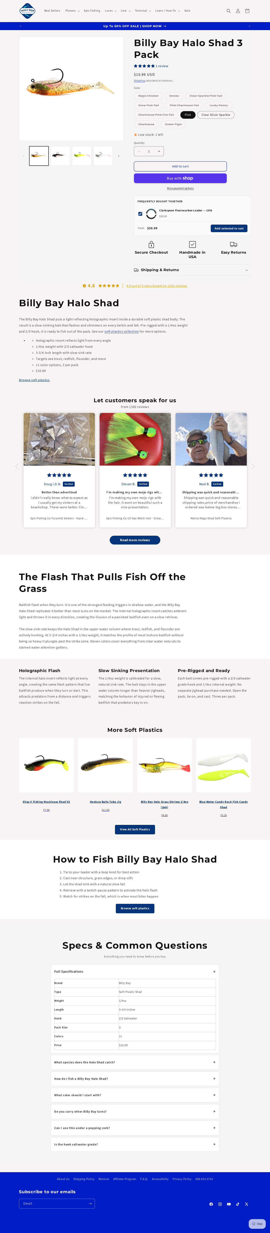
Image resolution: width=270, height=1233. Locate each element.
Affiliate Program (124, 1179)
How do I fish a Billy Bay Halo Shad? (135, 1079)
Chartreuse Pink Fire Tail (158, 116)
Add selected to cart (229, 228)
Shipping (139, 81)
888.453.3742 (204, 1179)
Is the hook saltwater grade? (135, 1145)
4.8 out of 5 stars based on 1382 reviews (156, 286)
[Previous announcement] (20, 26)
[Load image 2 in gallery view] (60, 155)
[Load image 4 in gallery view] (103, 155)
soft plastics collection (121, 331)
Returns (104, 1179)
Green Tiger (175, 125)
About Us (63, 1179)
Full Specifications (135, 972)
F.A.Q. (144, 1179)
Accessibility (160, 1179)
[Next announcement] (249, 26)
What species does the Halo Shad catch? (135, 1062)
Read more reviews (135, 540)
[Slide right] (118, 156)
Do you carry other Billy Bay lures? (135, 1112)
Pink (188, 115)
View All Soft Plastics (135, 830)
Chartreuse (148, 125)
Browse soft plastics (34, 380)
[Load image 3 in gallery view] (81, 155)
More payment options (180, 188)
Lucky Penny (221, 106)
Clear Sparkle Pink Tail (208, 97)
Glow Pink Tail (150, 106)
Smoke (176, 97)
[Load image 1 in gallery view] (39, 155)
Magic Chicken (150, 97)
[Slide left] (23, 156)
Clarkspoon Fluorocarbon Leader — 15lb (185, 211)
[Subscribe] (90, 1204)
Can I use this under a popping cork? (135, 1128)
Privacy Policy (182, 1179)
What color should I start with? (135, 1095)
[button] (72, 10)
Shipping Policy (83, 1179)
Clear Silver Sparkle (216, 115)
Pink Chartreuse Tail (187, 106)
